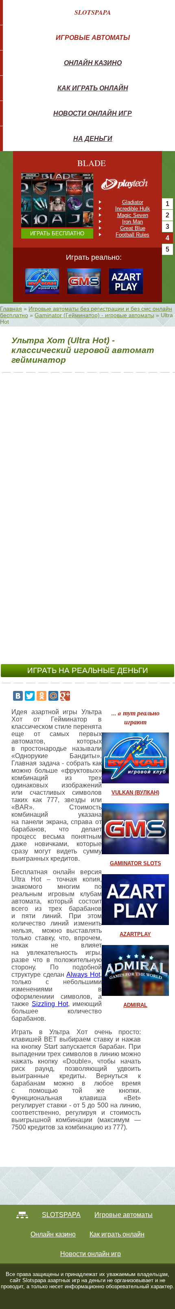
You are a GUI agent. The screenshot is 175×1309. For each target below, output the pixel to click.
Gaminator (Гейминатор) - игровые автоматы (94, 315)
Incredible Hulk (132, 209)
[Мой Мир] (53, 696)
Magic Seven (132, 215)
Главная (11, 308)
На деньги (92, 138)
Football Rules (132, 235)
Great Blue (132, 228)
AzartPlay (135, 934)
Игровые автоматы (93, 37)
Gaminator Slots (135, 863)
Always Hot (83, 974)
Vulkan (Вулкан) (135, 792)
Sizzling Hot (50, 1003)
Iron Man (132, 222)
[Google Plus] (65, 696)
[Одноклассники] (41, 696)
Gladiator (132, 202)
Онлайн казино (93, 62)
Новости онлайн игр (92, 113)
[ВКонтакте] (18, 696)
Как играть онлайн (92, 87)
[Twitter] (30, 696)
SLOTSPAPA (92, 12)
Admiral (135, 1005)
